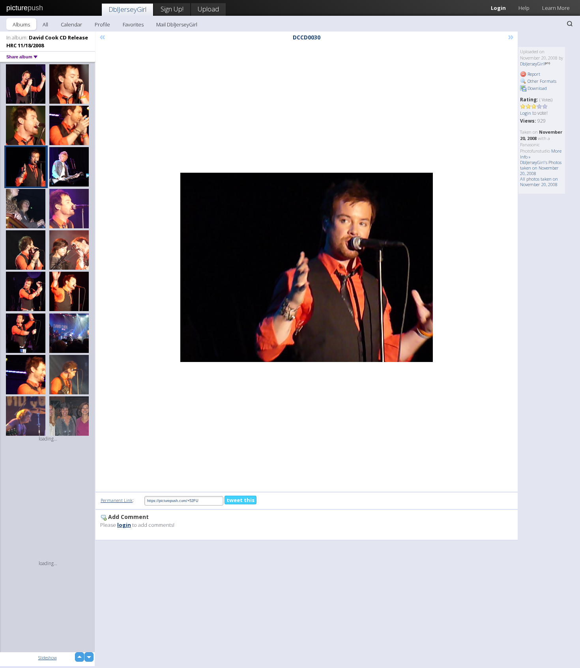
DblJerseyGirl (127, 9)
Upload (208, 8)
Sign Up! (172, 8)
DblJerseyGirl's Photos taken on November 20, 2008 (540, 167)
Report (533, 74)
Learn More (556, 7)
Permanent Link (117, 500)
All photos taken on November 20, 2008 (539, 181)
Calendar (71, 24)
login (124, 524)
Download (536, 88)
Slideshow (47, 658)
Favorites (133, 24)
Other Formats (541, 81)
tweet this (240, 500)
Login (498, 7)
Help (523, 7)
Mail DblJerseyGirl (176, 24)
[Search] (569, 23)
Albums (21, 24)
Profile (102, 24)
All (45, 24)
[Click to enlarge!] (306, 267)
